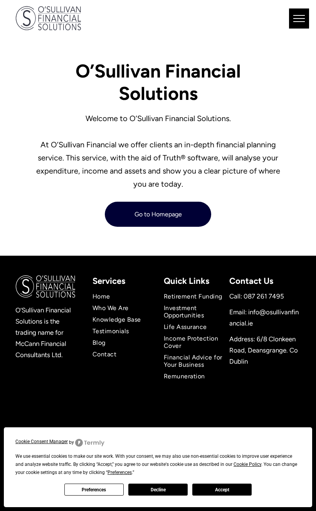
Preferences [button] (120, 472)
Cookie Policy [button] (247, 464)
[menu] (299, 18)
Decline (158, 489)
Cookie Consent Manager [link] (41, 441)
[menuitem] (122, 296)
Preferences (94, 489)
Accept (222, 489)
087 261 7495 (264, 296)
